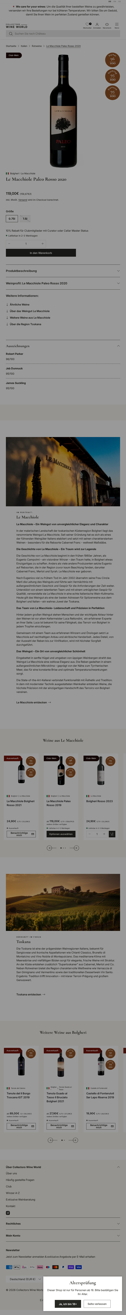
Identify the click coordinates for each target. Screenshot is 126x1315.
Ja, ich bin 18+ (68, 1304)
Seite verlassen (97, 1303)
